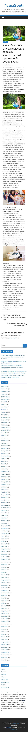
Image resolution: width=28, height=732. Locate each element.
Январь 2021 (4, 497)
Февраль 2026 (5, 391)
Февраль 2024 (5, 445)
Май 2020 (3, 518)
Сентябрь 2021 (5, 484)
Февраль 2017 (5, 611)
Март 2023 (4, 469)
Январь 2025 (4, 420)
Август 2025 (4, 402)
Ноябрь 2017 (4, 587)
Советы (3, 684)
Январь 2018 (4, 582)
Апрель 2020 (4, 520)
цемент (23, 700)
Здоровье (3, 672)
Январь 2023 (4, 474)
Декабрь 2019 (5, 528)
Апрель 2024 (4, 440)
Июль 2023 (4, 458)
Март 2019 (4, 546)
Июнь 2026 (4, 386)
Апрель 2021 (4, 492)
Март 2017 (4, 608)
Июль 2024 (4, 433)
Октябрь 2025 (5, 399)
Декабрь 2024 (5, 422)
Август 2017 (4, 595)
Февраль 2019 (5, 549)
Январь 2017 (4, 613)
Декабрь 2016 (5, 616)
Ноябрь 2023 (4, 453)
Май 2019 (3, 541)
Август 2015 (4, 657)
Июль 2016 (4, 629)
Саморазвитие (5, 682)
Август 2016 (4, 626)
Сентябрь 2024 (5, 430)
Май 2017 (3, 603)
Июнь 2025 (4, 407)
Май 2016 (3, 634)
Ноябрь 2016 (4, 618)
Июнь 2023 (4, 461)
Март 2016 (4, 639)
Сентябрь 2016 (5, 624)
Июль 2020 (4, 513)
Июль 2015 (4, 660)
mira (12, 65)
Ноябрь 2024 (4, 425)
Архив (3, 669)
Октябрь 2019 (5, 533)
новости (3, 674)
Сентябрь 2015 (5, 655)
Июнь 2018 (4, 569)
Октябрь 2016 (5, 621)
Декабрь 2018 (5, 554)
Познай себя (14, 5)
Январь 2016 (4, 644)
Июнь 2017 (4, 600)
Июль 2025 (4, 404)
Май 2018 (3, 572)
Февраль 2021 (5, 495)
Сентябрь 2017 (5, 593)
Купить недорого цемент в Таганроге (10, 692)
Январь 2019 (4, 551)
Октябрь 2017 (5, 590)
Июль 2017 (4, 598)
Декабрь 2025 (5, 396)
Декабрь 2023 (5, 451)
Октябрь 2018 (5, 559)
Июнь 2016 (4, 631)
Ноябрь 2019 (4, 531)
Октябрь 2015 (5, 652)
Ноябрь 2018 (4, 556)
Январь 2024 (4, 448)
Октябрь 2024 (5, 427)
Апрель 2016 (4, 637)
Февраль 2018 (5, 580)
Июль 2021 (4, 487)
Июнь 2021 (4, 489)
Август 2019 (4, 536)
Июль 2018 (4, 567)
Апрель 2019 (4, 544)
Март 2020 (4, 523)
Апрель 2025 (4, 412)
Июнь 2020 (4, 515)
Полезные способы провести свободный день (16, 324)
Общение (5, 41)
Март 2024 (4, 443)
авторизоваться (14, 338)
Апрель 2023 (4, 466)
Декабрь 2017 (5, 585)
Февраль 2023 (5, 471)
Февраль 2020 (5, 526)
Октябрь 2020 (5, 505)
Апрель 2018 (4, 575)
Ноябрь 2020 (4, 502)
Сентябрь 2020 (5, 507)
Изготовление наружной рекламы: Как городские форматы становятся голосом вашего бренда (12, 367)
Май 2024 (3, 438)
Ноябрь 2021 (4, 479)
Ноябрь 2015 (4, 649)
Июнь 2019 (4, 538)
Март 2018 (4, 577)
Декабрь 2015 (5, 647)
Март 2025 (4, 414)
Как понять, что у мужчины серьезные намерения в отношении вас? (14, 317)
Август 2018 (4, 564)
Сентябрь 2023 (5, 456)
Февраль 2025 (5, 417)
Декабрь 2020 (5, 500)
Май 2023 (3, 464)
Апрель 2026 (4, 389)
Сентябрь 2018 (5, 562)
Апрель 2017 (4, 606)
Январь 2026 (4, 394)
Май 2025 (3, 409)
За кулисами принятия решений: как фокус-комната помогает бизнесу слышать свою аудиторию (13, 357)
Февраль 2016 (5, 642)
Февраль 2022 (5, 476)
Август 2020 (4, 510)
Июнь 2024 (4, 435)
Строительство (5, 687)
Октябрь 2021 (5, 482)
